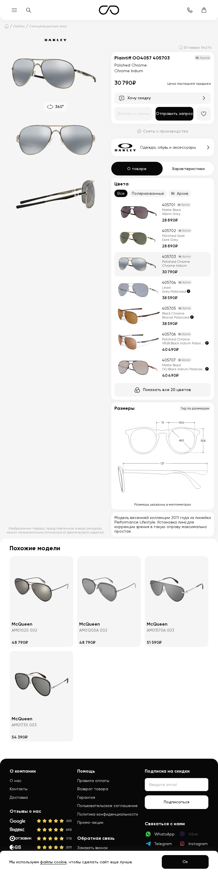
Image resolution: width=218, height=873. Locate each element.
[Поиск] (28, 10)
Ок (185, 861)
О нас (15, 780)
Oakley (19, 26)
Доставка (19, 797)
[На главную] (6, 26)
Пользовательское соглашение (107, 805)
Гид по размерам (195, 408)
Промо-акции (90, 822)
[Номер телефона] (190, 10)
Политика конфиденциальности (107, 814)
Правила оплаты (93, 780)
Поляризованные (148, 193)
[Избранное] (204, 114)
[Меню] (14, 10)
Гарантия (86, 797)
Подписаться (176, 802)
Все (121, 193)
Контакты (19, 789)
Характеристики (188, 168)
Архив (182, 193)
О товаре (136, 168)
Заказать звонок (92, 847)
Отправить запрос (174, 113)
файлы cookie (53, 862)
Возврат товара (92, 789)
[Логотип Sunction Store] (109, 10)
